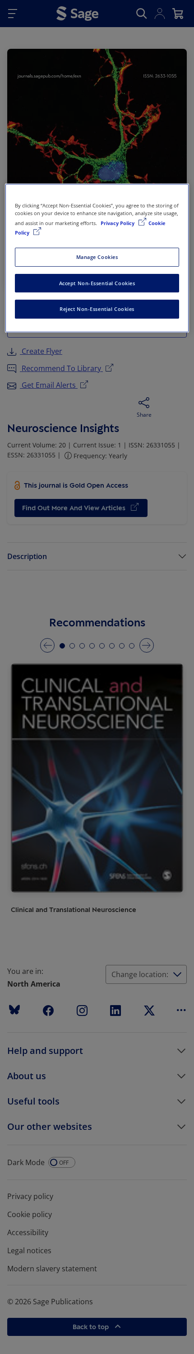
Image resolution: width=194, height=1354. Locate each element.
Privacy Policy (118, 223)
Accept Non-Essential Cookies (97, 283)
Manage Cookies (97, 257)
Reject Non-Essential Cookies (97, 309)
